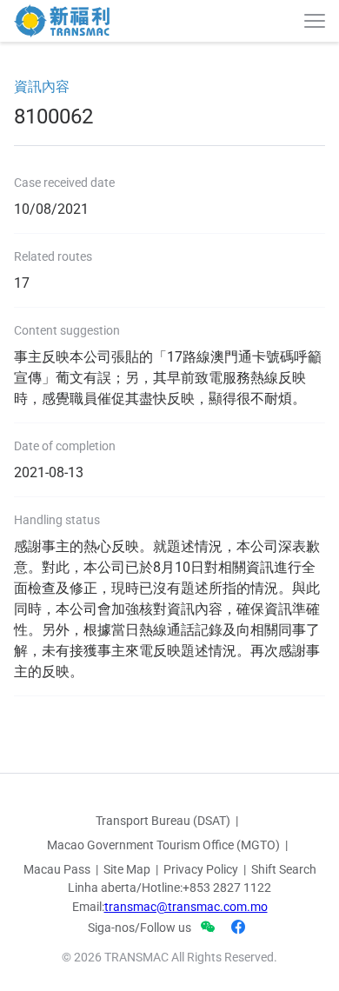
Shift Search (283, 869)
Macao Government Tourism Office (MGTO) (163, 845)
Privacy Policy (200, 869)
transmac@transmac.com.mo (186, 907)
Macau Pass (56, 869)
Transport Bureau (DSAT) (163, 821)
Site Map (126, 869)
